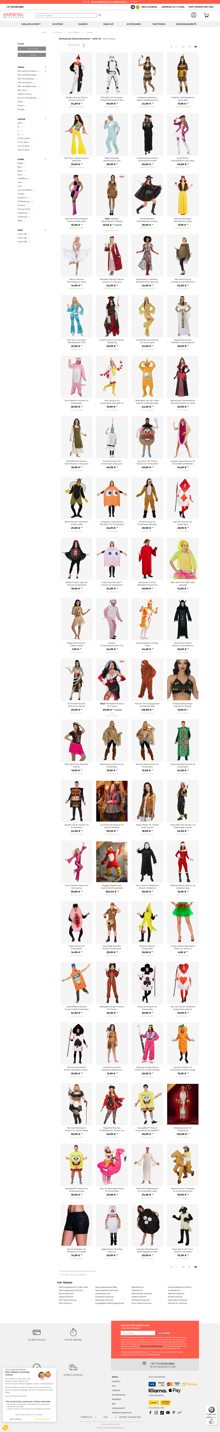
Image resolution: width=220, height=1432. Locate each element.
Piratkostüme (174, 1290)
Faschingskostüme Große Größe (73, 1287)
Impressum (86, 1417)
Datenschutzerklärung (151, 1346)
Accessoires (134, 24)
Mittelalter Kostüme (140, 1300)
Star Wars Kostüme (67, 1300)
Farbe (21, 159)
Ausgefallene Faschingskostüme (109, 1303)
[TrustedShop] (135, 7)
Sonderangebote (186, 24)
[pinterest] (175, 1413)
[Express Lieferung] (73, 1367)
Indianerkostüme (102, 1293)
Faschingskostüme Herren (179, 1287)
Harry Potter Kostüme (141, 1303)
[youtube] (169, 1413)
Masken (83, 24)
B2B (113, 1404)
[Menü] (215, 1406)
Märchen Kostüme (176, 1293)
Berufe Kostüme (66, 1293)
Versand (116, 1390)
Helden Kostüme (139, 1297)
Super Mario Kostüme (177, 1300)
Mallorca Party (31, 24)
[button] (5, 1428)
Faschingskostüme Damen (71, 1290)
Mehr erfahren (16, 1419)
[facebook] (151, 1413)
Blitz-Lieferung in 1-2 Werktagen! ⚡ (110, 2)
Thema (21, 67)
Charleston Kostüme (104, 1297)
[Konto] (193, 15)
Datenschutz (118, 1408)
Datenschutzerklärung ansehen (16, 1396)
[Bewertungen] (36, 1367)
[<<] (171, 46)
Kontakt (116, 1381)
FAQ (113, 1386)
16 (183, 46)
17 (189, 46)
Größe (21, 119)
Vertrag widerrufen (130, 1417)
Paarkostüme (137, 1287)
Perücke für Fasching (177, 1303)
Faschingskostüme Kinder (107, 1290)
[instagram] (157, 1413)
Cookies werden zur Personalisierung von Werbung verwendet (29, 1409)
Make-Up (108, 24)
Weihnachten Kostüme (142, 1293)
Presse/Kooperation (122, 1413)
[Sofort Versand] (73, 1332)
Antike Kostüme (175, 1297)
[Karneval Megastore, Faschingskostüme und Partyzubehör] (18, 15)
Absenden (166, 1333)
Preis (20, 230)
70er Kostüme (65, 1303)
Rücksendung (119, 1395)
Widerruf (116, 1399)
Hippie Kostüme (66, 1297)
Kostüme (57, 24)
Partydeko (159, 24)
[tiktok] (163, 1413)
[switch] (211, 1422)
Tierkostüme (137, 1290)
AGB (105, 1417)
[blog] (180, 1413)
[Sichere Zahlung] (36, 1332)
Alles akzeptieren (42, 1419)
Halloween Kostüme (104, 1300)
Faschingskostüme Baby (106, 1287)
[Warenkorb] (210, 15)
